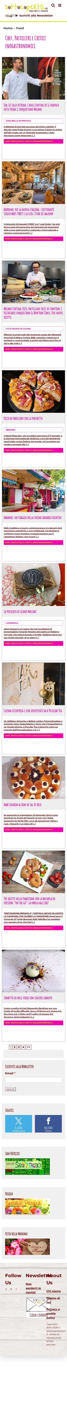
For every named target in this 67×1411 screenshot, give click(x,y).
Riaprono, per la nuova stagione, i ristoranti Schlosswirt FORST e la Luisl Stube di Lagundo (29, 211)
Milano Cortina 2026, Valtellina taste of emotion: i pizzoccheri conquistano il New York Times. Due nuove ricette (33, 313)
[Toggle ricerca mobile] (53, 5)
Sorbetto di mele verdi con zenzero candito (28, 997)
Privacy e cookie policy (53, 1313)
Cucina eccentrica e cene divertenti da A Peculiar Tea (33, 710)
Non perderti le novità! (33, 1288)
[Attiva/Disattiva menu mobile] (60, 5)
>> (28, 1047)
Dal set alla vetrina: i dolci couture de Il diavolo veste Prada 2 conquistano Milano (31, 107)
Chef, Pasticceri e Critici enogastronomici (29, 141)
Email (10, 1073)
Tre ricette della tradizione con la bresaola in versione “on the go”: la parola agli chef (29, 900)
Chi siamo (53, 1291)
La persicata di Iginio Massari (20, 611)
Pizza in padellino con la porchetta (23, 418)
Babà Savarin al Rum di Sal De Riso (22, 804)
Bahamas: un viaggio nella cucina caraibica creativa (32, 517)
